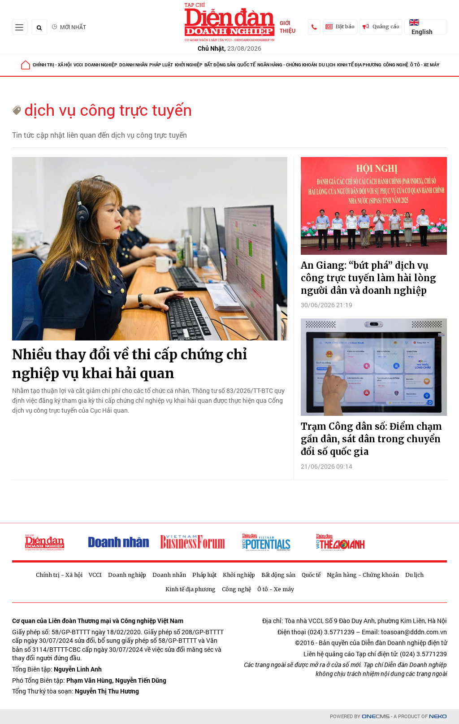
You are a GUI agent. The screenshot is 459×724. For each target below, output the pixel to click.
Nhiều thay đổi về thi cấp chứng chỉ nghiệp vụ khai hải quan (129, 364)
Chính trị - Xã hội (52, 65)
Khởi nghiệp (189, 65)
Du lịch (327, 65)
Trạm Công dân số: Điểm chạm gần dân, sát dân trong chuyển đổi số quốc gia (371, 439)
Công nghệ (395, 65)
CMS (376, 717)
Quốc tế (246, 65)
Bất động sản (219, 65)
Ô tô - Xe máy (424, 65)
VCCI (78, 65)
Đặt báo (345, 26)
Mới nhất (73, 27)
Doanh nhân (133, 65)
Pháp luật (161, 65)
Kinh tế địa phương (359, 65)
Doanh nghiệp (101, 65)
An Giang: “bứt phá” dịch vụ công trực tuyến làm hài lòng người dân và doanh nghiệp (368, 278)
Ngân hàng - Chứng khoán (287, 65)
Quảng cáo (385, 26)
